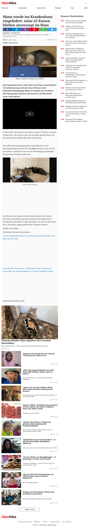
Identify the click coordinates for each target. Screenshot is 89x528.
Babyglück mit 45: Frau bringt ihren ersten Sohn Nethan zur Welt (76, 107)
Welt (86, 8)
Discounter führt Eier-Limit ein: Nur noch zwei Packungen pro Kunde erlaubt (76, 113)
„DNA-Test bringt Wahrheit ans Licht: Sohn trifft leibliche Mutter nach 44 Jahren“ (75, 35)
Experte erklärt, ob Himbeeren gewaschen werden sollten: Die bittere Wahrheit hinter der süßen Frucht (75, 51)
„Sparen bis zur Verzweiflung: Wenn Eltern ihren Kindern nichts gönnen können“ (76, 43)
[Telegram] (16, 29)
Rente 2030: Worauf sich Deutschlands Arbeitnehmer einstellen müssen (73, 95)
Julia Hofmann (12, 40)
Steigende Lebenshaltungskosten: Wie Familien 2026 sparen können (75, 101)
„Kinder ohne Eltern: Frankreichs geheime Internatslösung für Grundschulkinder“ (75, 60)
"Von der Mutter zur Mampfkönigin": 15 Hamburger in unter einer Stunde (75, 74)
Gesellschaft (22, 8)
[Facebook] (7, 29)
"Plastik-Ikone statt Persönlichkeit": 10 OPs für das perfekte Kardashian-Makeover (76, 67)
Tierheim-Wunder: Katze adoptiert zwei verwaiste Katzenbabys (75, 21)
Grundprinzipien (55, 521)
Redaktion (37, 521)
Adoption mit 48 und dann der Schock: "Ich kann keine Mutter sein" (74, 28)
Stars (72, 8)
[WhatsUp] (43, 29)
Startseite (4, 8)
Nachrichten (41, 8)
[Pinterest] (34, 29)
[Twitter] (52, 29)
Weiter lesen (30, 509)
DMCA (45, 521)
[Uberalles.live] (8, 3)
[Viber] (25, 29)
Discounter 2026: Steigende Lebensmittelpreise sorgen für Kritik (76, 120)
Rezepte (58, 8)
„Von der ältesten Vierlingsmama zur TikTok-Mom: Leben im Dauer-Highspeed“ (76, 82)
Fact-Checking (66, 521)
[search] (86, 3)
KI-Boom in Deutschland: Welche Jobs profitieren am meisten (75, 88)
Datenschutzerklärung (25, 521)
